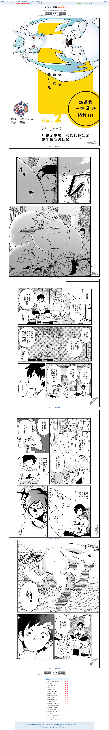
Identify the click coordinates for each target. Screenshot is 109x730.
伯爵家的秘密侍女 (50, 699)
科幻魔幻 (12, 1)
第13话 (58, 705)
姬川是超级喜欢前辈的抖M (52, 703)
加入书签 (85, 3)
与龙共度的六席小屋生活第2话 (35, 1)
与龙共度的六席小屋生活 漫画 (21, 1)
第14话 (54, 685)
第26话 (56, 709)
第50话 (58, 715)
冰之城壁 (48, 687)
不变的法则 (49, 689)
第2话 (55, 691)
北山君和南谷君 (50, 713)
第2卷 (51, 683)
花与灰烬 (48, 697)
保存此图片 (57, 146)
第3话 (54, 693)
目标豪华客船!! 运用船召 (52, 715)
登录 (105, 1)
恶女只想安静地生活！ (51, 711)
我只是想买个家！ (50, 691)
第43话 (57, 711)
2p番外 (54, 713)
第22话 (57, 681)
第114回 (59, 719)
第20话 (57, 707)
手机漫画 (7, 1)
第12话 (53, 701)
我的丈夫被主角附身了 (51, 707)
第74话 (53, 689)
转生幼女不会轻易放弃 (51, 681)
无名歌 (48, 683)
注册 (107, 1)
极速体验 (63, 10)
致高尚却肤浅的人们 (51, 709)
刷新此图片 (51, 146)
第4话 (55, 699)
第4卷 (52, 687)
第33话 (59, 703)
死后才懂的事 (49, 693)
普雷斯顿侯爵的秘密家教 (52, 705)
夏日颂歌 (48, 717)
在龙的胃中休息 (50, 685)
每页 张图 (47, 10)
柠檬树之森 (49, 701)
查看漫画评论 (80, 3)
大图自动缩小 (56, 10)
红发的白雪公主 (50, 695)
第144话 (55, 695)
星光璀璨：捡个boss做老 (52, 719)
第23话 (52, 697)
